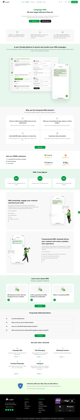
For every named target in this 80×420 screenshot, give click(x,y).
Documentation (39, 1)
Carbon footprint (61, 418)
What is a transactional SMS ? (61, 295)
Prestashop (41, 404)
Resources (33, 1)
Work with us (27, 406)
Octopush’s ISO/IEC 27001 (45, 418)
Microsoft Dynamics (43, 406)
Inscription (74, 1)
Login (69, 1)
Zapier (40, 412)
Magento (40, 402)
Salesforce (41, 408)
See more (40, 335)
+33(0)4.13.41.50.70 (9, 406)
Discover (16, 356)
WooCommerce (42, 410)
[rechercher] (59, 2)
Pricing (44, 1)
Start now (34, 21)
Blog (26, 404)
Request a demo (79, 212)
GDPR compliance (54, 418)
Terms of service (25, 418)
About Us (27, 402)
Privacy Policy (38, 418)
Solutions (27, 1)
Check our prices (45, 21)
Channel (22, 1)
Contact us (27, 408)
